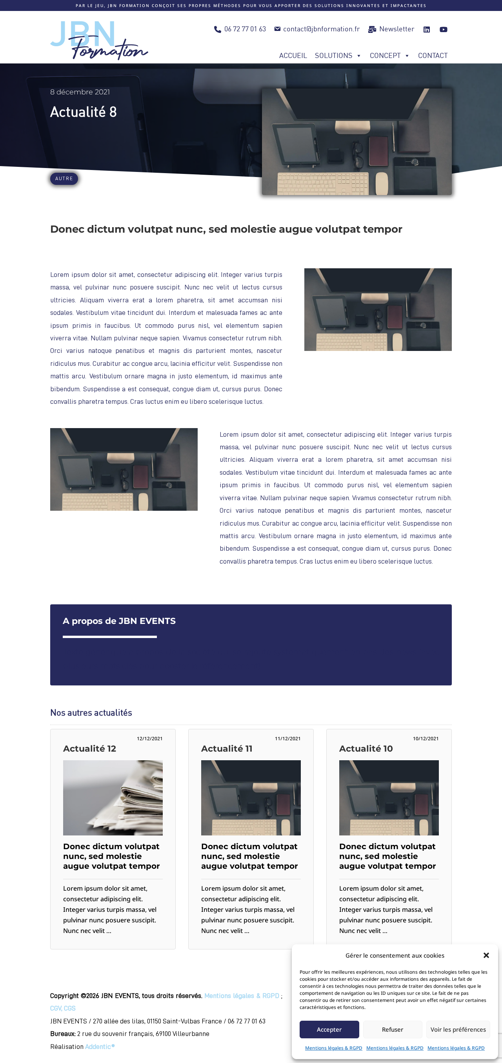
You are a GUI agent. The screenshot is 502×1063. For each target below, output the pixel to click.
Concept (385, 55)
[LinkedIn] (426, 29)
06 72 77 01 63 (245, 28)
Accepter (329, 1029)
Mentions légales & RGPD (333, 1048)
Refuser (392, 1029)
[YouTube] (443, 29)
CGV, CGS (63, 1008)
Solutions (334, 55)
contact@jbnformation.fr (321, 28)
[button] (486, 955)
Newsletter (397, 28)
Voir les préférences (458, 1029)
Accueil (293, 55)
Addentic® (100, 1046)
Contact (433, 55)
